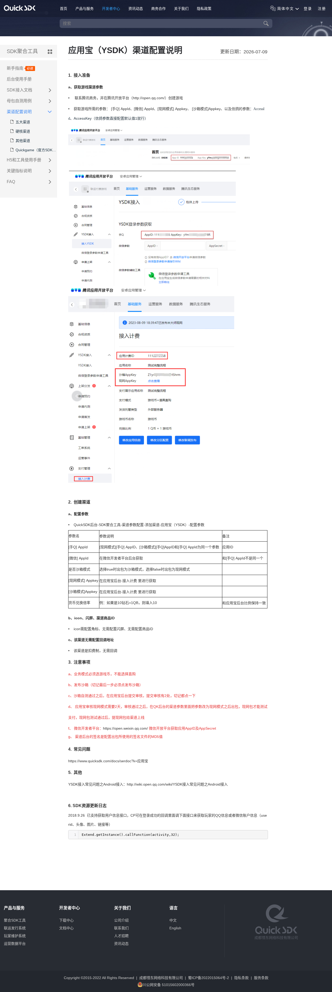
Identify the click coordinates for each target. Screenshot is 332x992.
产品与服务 (84, 8)
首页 (63, 8)
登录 (308, 8)
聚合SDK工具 (15, 920)
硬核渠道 (23, 131)
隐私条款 (241, 978)
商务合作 (158, 8)
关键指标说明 (19, 171)
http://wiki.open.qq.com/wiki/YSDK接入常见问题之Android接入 (177, 784)
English (175, 928)
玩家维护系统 (15, 936)
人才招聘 (121, 936)
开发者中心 (111, 8)
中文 (173, 920)
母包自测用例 (19, 101)
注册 (322, 8)
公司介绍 (121, 920)
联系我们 (121, 928)
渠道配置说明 (19, 112)
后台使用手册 (19, 79)
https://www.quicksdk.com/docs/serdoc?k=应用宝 (108, 761)
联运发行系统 (15, 928)
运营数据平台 (15, 943)
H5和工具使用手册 (24, 160)
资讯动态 (135, 8)
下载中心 (66, 920)
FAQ (11, 181)
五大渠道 (23, 122)
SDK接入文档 (19, 90)
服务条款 (261, 978)
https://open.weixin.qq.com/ (125, 728)
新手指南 (15, 68)
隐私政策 (204, 8)
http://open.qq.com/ (149, 98)
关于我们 (181, 8)
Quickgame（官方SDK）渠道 (36, 150)
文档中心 (66, 928)
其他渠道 (23, 141)
